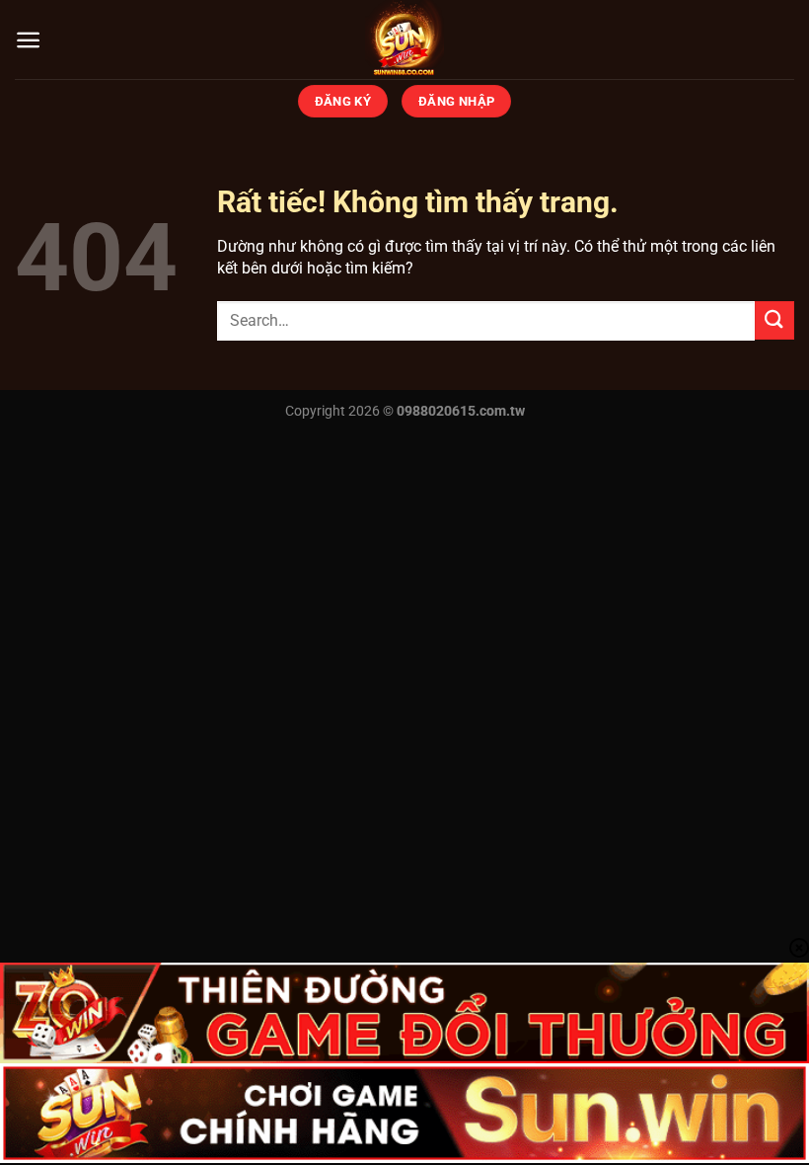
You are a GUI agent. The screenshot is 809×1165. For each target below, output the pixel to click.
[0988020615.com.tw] (404, 39)
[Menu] (28, 40)
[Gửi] (774, 320)
